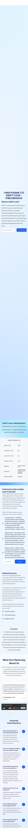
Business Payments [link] (7, 230)
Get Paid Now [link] (22, 230)
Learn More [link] (8, 561)
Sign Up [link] (20, 561)
